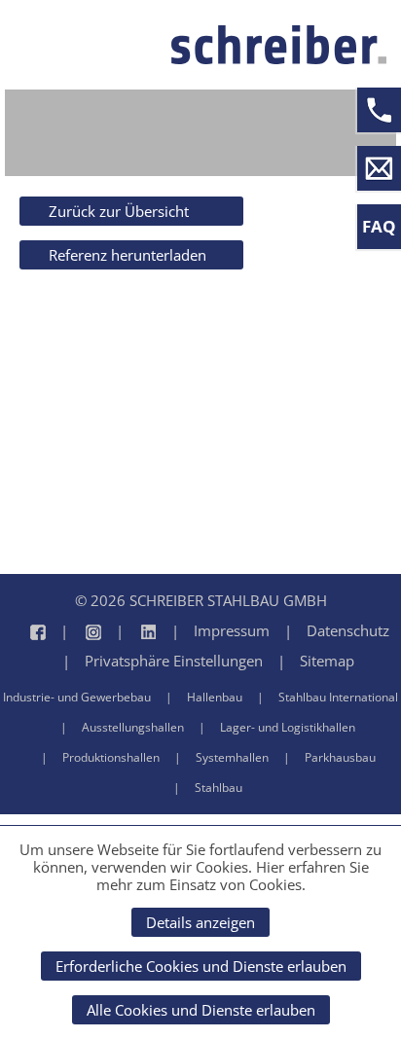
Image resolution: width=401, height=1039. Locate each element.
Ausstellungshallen (133, 727)
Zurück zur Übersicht (119, 211)
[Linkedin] (129, 631)
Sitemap (327, 660)
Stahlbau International (338, 697)
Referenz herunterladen (127, 255)
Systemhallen (232, 757)
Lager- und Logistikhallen (287, 727)
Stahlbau (218, 787)
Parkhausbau (340, 757)
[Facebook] (29, 631)
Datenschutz (348, 630)
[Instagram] (73, 631)
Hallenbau (214, 697)
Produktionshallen (111, 757)
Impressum (232, 630)
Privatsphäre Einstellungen (174, 660)
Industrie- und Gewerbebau (77, 697)
